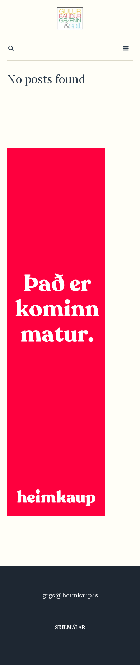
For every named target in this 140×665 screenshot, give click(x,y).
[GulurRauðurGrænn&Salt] (70, 18)
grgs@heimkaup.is (70, 595)
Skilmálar (70, 627)
